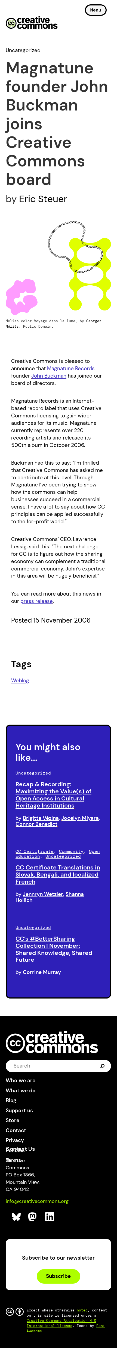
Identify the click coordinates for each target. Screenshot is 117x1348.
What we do (21, 1090)
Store (12, 1120)
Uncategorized (23, 50)
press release (36, 601)
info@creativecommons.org (37, 1201)
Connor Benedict (36, 824)
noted (82, 1310)
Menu (95, 10)
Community (71, 851)
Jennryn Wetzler (43, 894)
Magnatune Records (71, 368)
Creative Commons (32, 23)
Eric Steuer (43, 199)
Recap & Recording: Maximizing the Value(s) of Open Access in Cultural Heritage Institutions (53, 794)
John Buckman (48, 375)
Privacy (15, 1140)
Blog (11, 1100)
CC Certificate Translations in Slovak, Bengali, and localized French (58, 874)
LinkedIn (50, 1217)
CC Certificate (35, 851)
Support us (19, 1110)
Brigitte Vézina (41, 818)
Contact (16, 1130)
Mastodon (33, 1217)
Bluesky (16, 1217)
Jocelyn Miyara (80, 818)
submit (102, 1066)
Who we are (20, 1080)
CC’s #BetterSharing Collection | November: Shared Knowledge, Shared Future (54, 949)
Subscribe (58, 1276)
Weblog (20, 680)
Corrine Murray (42, 972)
